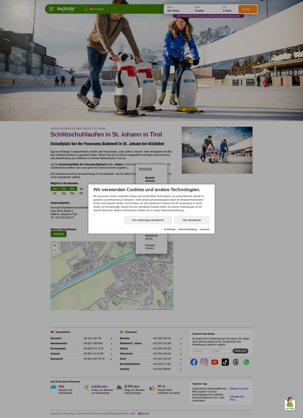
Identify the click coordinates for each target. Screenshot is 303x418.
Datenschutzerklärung (187, 229)
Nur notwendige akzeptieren (148, 220)
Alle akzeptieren (192, 220)
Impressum (205, 229)
